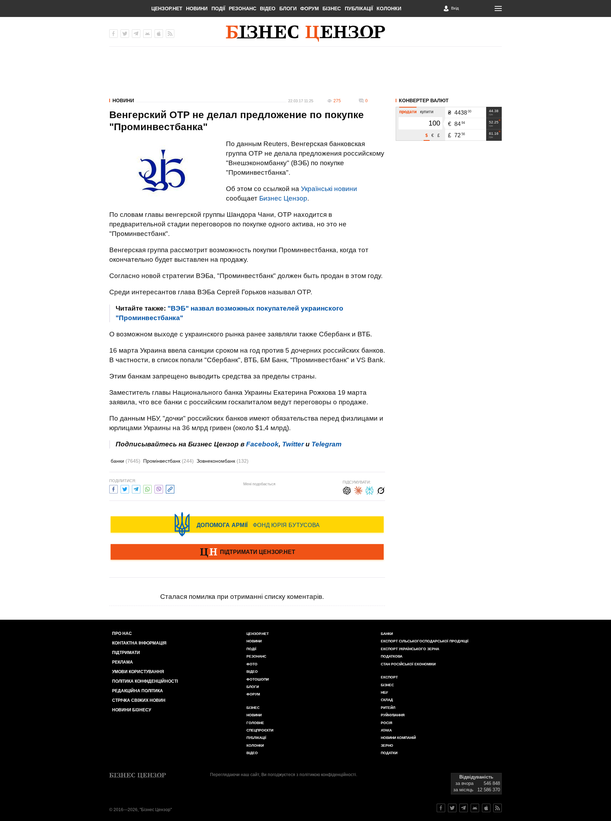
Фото (251, 664)
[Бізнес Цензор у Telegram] (136, 33)
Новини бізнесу (131, 709)
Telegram (327, 444)
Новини (197, 8)
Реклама (122, 662)
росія (386, 723)
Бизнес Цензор (283, 198)
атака (386, 730)
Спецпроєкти (259, 730)
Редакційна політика (137, 690)
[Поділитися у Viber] (159, 488)
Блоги (288, 8)
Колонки (389, 8)
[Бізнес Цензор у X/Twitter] (125, 33)
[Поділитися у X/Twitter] (125, 488)
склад (387, 700)
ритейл (388, 708)
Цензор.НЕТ (166, 8)
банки (125, 461)
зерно (387, 745)
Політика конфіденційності (145, 681)
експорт (389, 677)
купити (426, 111)
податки (389, 753)
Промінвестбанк (168, 461)
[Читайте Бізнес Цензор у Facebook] (441, 808)
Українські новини (329, 188)
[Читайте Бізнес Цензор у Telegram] (463, 808)
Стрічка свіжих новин (138, 700)
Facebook (262, 444)
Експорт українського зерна (410, 649)
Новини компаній (398, 738)
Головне (255, 723)
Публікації (359, 8)
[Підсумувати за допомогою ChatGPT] (347, 490)
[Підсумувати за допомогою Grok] (381, 490)
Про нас (122, 633)
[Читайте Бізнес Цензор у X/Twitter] (452, 808)
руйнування (393, 715)
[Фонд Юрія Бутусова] (247, 524)
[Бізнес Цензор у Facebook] (113, 33)
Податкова (391, 656)
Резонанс (242, 8)
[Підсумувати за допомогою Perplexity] (369, 490)
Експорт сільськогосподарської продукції (425, 641)
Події (218, 8)
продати (408, 111)
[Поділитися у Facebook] (113, 488)
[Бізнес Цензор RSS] (170, 33)
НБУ (384, 692)
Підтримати (126, 652)
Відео (267, 8)
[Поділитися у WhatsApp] (147, 488)
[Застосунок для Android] (147, 33)
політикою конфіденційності (327, 774)
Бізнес (331, 8)
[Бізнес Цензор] (305, 33)
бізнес (387, 685)
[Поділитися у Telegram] (136, 488)
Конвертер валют (424, 100)
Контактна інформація (139, 643)
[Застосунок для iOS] (159, 33)
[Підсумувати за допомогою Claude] (358, 490)
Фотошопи (257, 679)
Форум (309, 8)
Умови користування (138, 671)
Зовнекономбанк (223, 461)
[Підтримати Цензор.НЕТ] (247, 552)
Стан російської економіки (408, 664)
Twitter (293, 444)
